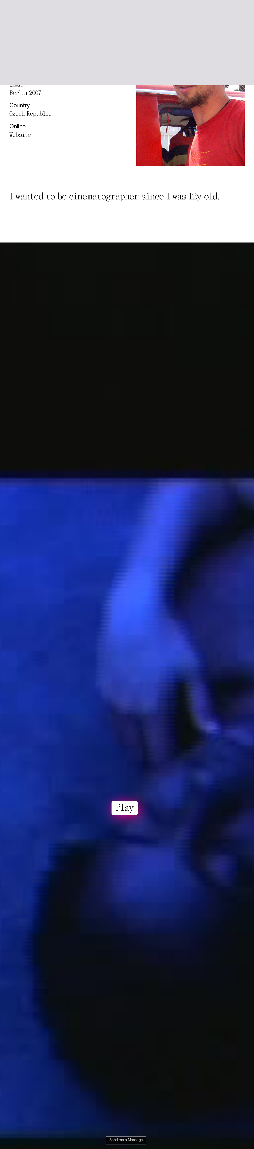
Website (20, 135)
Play (125, 808)
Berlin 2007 (25, 93)
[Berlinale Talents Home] (18, 9)
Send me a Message (126, 1140)
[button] (240, 9)
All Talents (46, 9)
